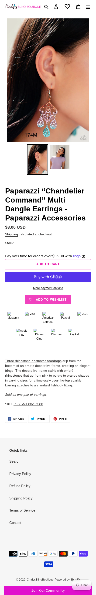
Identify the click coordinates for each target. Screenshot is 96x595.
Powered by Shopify (67, 579)
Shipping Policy (21, 498)
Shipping (11, 234)
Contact (15, 523)
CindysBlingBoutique (40, 579)
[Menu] (88, 7)
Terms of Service (22, 510)
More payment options (48, 288)
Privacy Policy (20, 474)
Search (14, 461)
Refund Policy (20, 486)
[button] (48, 590)
